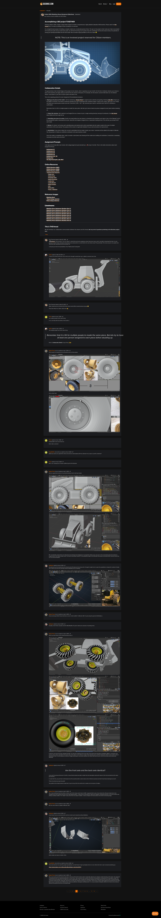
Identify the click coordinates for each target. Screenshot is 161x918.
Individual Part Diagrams (53, 172)
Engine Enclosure (52, 179)
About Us (62, 905)
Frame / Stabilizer (52, 189)
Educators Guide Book (106, 907)
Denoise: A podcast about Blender (47, 909)
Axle (49, 186)
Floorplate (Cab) (52, 177)
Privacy (82, 905)
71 (91, 891)
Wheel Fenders (52, 184)
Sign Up (118, 4)
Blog (110, 4)
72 (94, 891)
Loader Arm (51, 181)
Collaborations (77, 14)
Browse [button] (105, 4)
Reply (46, 234)
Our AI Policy (83, 909)
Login (114, 4)
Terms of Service (43, 907)
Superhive (82, 907)
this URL (110, 99)
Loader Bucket (52, 182)
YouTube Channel (64, 907)
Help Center (103, 905)
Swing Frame (51, 176)
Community (42, 10)
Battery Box (51, 187)
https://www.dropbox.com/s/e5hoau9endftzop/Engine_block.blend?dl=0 (65, 867)
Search (100, 4)
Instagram (42, 905)
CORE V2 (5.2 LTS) (64, 909)
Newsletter (103, 909)
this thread (114, 113)
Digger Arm (51, 174)
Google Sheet (79, 99)
